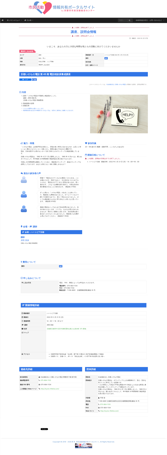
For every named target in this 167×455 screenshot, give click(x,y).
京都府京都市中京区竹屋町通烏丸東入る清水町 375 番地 (66, 329)
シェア (26, 79)
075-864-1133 (46, 380)
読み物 (29, 20)
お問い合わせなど (149, 20)
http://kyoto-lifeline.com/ (50, 389)
